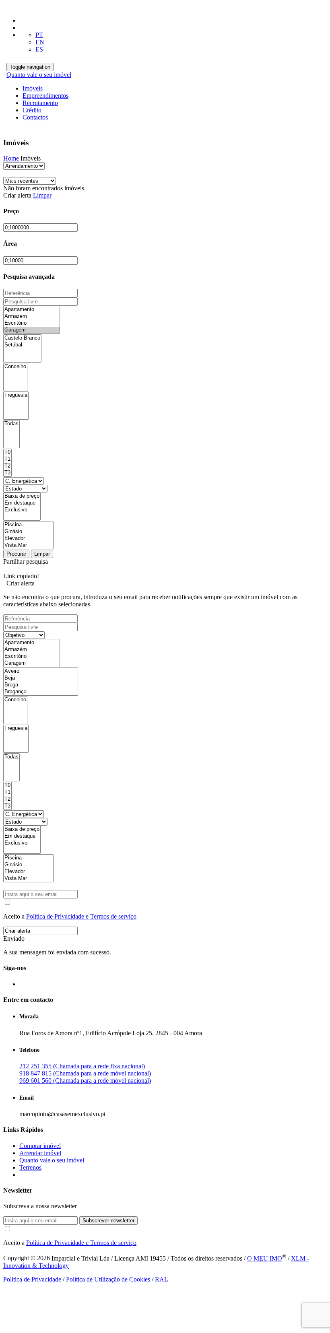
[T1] (7, 459)
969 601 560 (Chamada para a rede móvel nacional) (85, 1080)
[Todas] (11, 423)
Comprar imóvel (40, 1145)
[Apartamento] (32, 309)
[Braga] (41, 685)
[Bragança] (41, 691)
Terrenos (30, 1167)
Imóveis (33, 88)
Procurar (16, 554)
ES (39, 49)
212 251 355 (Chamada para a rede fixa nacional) (82, 1066)
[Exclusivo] (22, 510)
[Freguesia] (16, 395)
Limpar (42, 195)
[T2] (7, 466)
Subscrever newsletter (108, 1221)
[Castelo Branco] (22, 338)
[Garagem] (32, 330)
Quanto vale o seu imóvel (38, 74)
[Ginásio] (28, 531)
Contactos (35, 117)
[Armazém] (32, 316)
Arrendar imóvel (40, 1153)
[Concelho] (15, 366)
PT (39, 34)
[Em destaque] (22, 503)
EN (39, 42)
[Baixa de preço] (22, 496)
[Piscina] (28, 524)
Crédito (32, 110)
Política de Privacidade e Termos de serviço (81, 916)
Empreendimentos (45, 95)
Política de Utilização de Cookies (108, 1279)
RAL (161, 1279)
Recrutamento (40, 102)
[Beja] (41, 678)
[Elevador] (28, 538)
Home (11, 158)
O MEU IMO (264, 1258)
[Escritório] (32, 323)
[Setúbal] (22, 345)
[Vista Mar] (28, 545)
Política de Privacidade (32, 1279)
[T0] (7, 452)
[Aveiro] (41, 671)
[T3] (7, 473)
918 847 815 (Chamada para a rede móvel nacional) (85, 1073)
